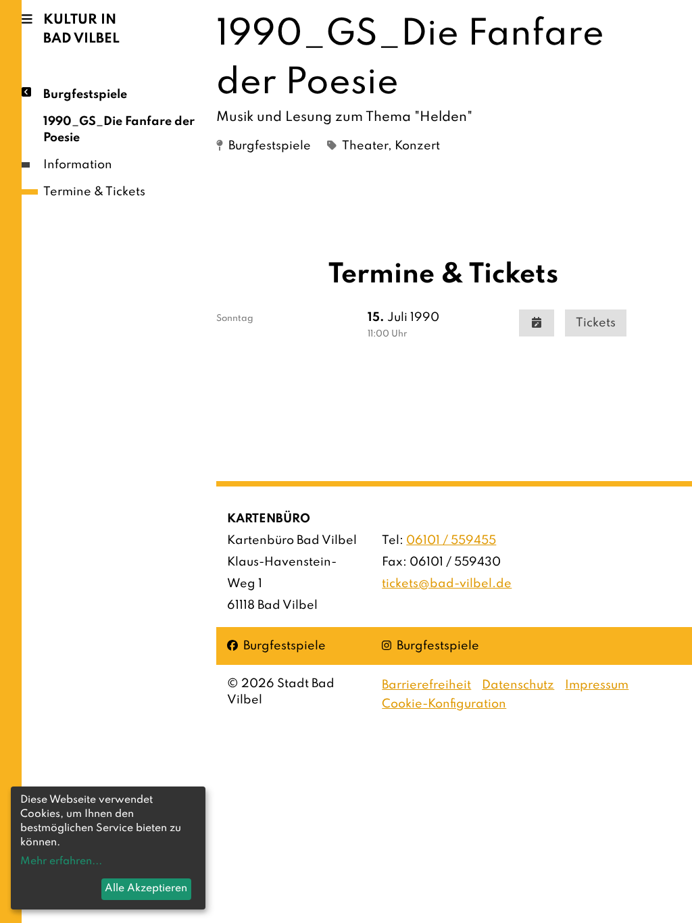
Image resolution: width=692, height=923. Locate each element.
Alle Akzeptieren (146, 888)
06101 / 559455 (451, 540)
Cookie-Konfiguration (444, 704)
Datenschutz (518, 685)
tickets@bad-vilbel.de (447, 584)
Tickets (596, 323)
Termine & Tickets (94, 192)
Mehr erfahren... (61, 861)
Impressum (596, 685)
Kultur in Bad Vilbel (81, 30)
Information (77, 165)
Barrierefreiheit (426, 685)
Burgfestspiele (85, 95)
